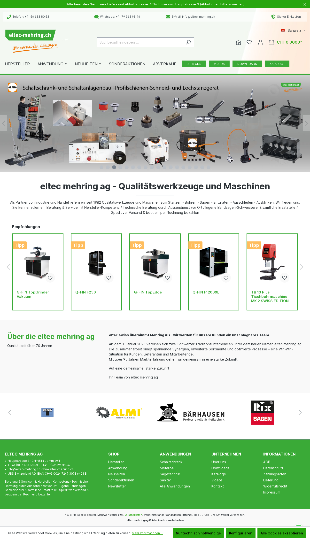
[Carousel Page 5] (127, 167)
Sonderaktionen (121, 480)
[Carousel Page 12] (171, 167)
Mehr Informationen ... (147, 533)
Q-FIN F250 (85, 292)
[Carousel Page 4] (120, 167)
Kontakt (217, 486)
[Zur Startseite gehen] (31, 41)
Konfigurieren (240, 533)
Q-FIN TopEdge (148, 292)
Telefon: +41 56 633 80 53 (30, 16)
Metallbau (168, 468)
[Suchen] (188, 42)
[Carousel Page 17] (202, 167)
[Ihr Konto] (260, 42)
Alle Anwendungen (175, 486)
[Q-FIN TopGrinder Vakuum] (38, 262)
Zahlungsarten (274, 474)
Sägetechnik (170, 474)
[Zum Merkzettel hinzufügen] (50, 278)
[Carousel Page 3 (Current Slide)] (114, 167)
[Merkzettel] (249, 42)
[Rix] (263, 413)
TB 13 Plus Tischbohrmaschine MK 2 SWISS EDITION (270, 296)
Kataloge (218, 474)
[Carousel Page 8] (145, 167)
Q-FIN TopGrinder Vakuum (33, 294)
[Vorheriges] (3, 123)
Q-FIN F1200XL (206, 292)
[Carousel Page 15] (190, 167)
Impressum (271, 492)
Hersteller (116, 462)
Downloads (220, 468)
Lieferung (271, 480)
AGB (266, 462)
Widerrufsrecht (275, 486)
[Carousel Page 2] (108, 167)
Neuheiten (116, 474)
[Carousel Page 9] (152, 167)
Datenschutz (273, 468)
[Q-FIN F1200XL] (214, 262)
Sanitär (165, 480)
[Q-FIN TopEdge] (155, 262)
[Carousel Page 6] (133, 167)
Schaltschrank (171, 462)
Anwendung (117, 468)
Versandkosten (133, 515)
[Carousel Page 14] (183, 167)
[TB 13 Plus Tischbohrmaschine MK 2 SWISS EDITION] (272, 262)
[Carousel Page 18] (208, 167)
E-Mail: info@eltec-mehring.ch (192, 16)
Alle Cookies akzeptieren (282, 533)
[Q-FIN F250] (96, 262)
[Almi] (119, 413)
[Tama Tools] (47, 413)
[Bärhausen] (191, 413)
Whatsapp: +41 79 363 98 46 (119, 16)
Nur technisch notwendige (198, 533)
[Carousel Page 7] (139, 167)
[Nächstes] (306, 123)
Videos (217, 480)
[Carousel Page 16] (196, 167)
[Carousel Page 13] (177, 167)
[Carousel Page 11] (164, 167)
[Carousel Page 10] (158, 167)
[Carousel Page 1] (101, 167)
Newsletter (117, 486)
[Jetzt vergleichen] (238, 42)
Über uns (218, 462)
